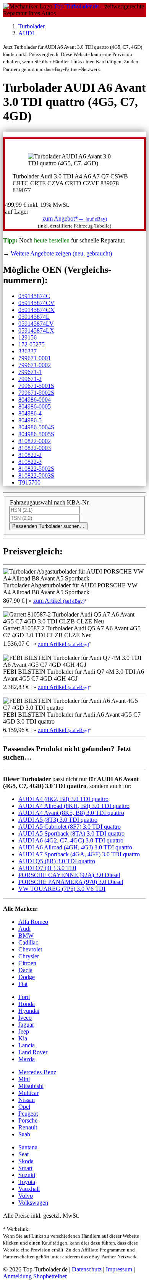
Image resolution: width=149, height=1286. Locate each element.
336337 (27, 351)
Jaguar (26, 1024)
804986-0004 (34, 399)
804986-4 (30, 413)
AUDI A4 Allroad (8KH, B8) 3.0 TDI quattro (74, 806)
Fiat (23, 984)
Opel (24, 1106)
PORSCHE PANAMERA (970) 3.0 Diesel (70, 882)
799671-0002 (34, 365)
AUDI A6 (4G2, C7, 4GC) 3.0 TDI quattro (70, 840)
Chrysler (28, 956)
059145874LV (36, 323)
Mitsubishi (31, 1086)
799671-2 (30, 379)
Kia (22, 1038)
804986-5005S (36, 434)
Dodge (26, 977)
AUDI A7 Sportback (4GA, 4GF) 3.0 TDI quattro (79, 854)
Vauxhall (29, 1188)
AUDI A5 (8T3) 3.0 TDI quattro (57, 819)
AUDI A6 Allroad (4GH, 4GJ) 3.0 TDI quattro (75, 847)
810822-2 (30, 455)
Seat (23, 1154)
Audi (24, 928)
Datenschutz (87, 1269)
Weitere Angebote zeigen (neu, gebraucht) (61, 253)
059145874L (34, 316)
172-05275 (31, 344)
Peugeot (28, 1113)
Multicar (28, 1093)
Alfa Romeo (33, 921)
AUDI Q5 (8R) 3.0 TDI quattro (56, 861)
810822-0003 (34, 448)
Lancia (26, 1045)
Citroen (27, 963)
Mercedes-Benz (37, 1072)
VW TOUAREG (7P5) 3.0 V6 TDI (61, 888)
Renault (27, 1127)
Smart (25, 1168)
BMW (26, 935)
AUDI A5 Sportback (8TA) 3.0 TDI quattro (71, 833)
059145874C (34, 296)
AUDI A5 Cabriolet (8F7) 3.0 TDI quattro (69, 826)
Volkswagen (33, 1202)
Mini (24, 1079)
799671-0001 (34, 358)
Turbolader (31, 26)
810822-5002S (36, 468)
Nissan (26, 1099)
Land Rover (32, 1052)
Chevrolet (30, 949)
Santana (27, 1147)
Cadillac (28, 942)
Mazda (26, 1059)
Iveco (25, 1017)
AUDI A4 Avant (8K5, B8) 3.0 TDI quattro (71, 813)
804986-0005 (34, 406)
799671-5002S (36, 392)
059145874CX (36, 310)
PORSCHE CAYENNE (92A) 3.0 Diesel (69, 875)
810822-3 (30, 461)
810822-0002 (34, 441)
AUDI (26, 33)
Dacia (25, 970)
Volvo (25, 1195)
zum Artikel (58, 600)
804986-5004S (36, 427)
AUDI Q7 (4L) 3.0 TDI (47, 868)
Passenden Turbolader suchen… (48, 526)
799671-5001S (36, 386)
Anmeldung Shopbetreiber (35, 1276)
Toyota (26, 1182)
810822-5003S (36, 475)
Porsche (27, 1120)
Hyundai (28, 1010)
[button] (74, 218)
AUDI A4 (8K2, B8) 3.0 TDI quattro (63, 799)
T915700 (29, 482)
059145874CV (36, 303)
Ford (24, 997)
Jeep (23, 1031)
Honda (26, 1004)
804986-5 (30, 420)
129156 (27, 337)
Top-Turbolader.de (76, 6)
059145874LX (36, 330)
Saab (24, 1134)
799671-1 (30, 372)
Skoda (26, 1161)
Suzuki (26, 1175)
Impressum (119, 1269)
